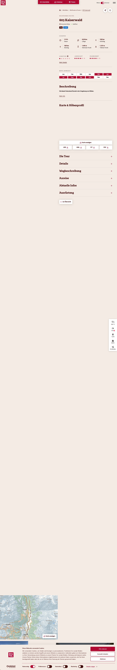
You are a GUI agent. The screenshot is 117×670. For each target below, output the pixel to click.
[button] (85, 156)
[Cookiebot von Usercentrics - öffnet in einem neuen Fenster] (11, 666)
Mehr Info (62, 96)
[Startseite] (60, 10)
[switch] (49, 666)
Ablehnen (103, 659)
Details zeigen (90, 666)
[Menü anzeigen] (114, 3)
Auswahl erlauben (102, 654)
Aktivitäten (65, 10)
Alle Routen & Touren (75, 10)
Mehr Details (63, 62)
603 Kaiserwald (86, 10)
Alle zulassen (103, 649)
